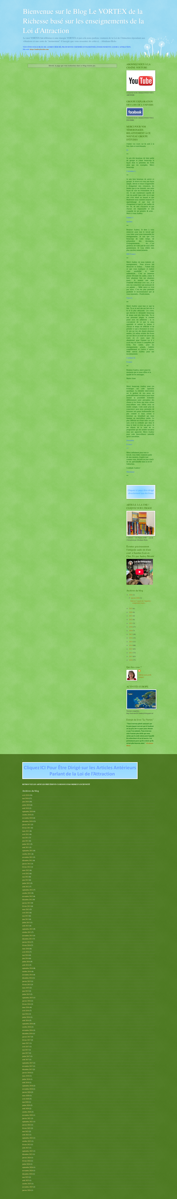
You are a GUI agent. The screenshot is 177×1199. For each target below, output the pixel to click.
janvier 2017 (26, 1037)
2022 (131, 619)
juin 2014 (25, 958)
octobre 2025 (26, 1183)
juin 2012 (25, 880)
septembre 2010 (27, 811)
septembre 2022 (27, 1138)
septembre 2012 (27, 890)
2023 (131, 616)
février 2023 (26, 1144)
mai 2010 (25, 798)
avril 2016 (25, 1010)
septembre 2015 (27, 997)
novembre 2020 (27, 1115)
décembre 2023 (27, 1154)
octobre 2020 (26, 1112)
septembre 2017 (27, 1063)
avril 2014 (25, 952)
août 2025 (25, 1180)
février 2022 (26, 1128)
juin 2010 (25, 801)
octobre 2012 (26, 893)
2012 (131, 652)
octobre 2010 (26, 814)
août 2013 (25, 926)
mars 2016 (25, 1007)
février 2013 (26, 906)
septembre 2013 (27, 929)
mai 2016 (25, 1014)
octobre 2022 (26, 1141)
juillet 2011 (26, 844)
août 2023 (25, 1148)
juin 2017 (25, 1053)
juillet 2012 (26, 883)
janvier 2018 (26, 1072)
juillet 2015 (26, 994)
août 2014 (25, 965)
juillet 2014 (26, 961)
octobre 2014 (26, 971)
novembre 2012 (27, 896)
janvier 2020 (26, 1092)
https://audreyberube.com (39, 49)
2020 (131, 627)
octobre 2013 (26, 932)
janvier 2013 (26, 903)
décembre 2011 (27, 860)
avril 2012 (25, 873)
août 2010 (25, 808)
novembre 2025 (27, 1187)
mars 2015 (25, 988)
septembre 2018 (27, 1086)
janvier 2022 (26, 1125)
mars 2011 (25, 831)
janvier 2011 (26, 824)
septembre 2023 (27, 1151)
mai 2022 (25, 1131)
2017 (131, 634)
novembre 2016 (27, 1030)
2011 (131, 656)
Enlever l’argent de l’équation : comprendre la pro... (141, 602)
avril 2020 (25, 1099)
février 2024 (26, 1161)
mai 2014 (25, 955)
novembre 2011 (27, 857)
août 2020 (25, 1108)
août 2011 (25, 847)
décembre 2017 (27, 1069)
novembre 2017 (27, 1066)
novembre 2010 (27, 818)
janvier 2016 (26, 1001)
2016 (131, 638)
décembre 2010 (27, 821)
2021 (131, 623)
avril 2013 (25, 912)
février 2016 (26, 1004)
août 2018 (25, 1082)
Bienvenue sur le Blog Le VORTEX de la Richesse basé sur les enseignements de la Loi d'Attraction (83, 20)
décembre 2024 (27, 1174)
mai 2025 (25, 1177)
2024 (131, 612)
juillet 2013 (26, 922)
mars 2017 (25, 1043)
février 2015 (26, 984)
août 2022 (25, 1134)
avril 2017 (25, 1046)
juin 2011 (25, 841)
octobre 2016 (26, 1027)
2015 (131, 641)
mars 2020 (25, 1095)
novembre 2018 (27, 1089)
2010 (131, 660)
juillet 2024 (26, 1164)
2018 (131, 630)
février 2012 (26, 867)
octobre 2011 (26, 854)
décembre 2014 (27, 978)
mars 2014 (25, 948)
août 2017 (25, 1059)
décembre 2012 (27, 899)
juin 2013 (25, 919)
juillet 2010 (26, 805)
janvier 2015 (26, 981)
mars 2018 (25, 1076)
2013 (131, 649)
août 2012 (25, 886)
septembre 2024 (27, 1167)
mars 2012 (25, 870)
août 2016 (25, 1020)
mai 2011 (25, 837)
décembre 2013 (27, 939)
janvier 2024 (26, 1157)
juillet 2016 (26, 1017)
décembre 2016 (27, 1033)
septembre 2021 (27, 1121)
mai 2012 (25, 877)
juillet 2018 (26, 1079)
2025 (131, 608)
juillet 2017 (26, 1056)
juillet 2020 (26, 1105)
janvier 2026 (135, 598)
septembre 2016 (27, 1023)
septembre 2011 (27, 850)
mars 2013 (25, 909)
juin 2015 (25, 991)
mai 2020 (25, 1102)
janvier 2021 (26, 1118)
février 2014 (26, 945)
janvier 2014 (26, 942)
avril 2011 (25, 834)
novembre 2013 (27, 935)
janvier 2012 (26, 863)
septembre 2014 (27, 968)
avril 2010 (25, 795)
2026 (131, 595)
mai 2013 (25, 916)
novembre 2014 (27, 974)
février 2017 (26, 1040)
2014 (131, 645)
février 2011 (26, 828)
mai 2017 (25, 1050)
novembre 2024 (27, 1170)
